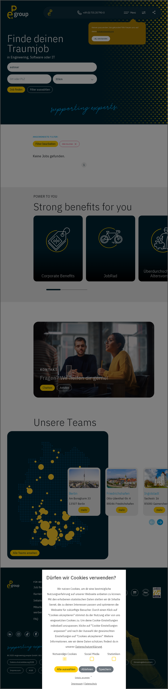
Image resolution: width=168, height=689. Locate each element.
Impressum (77, 683)
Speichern (105, 669)
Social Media (91, 654)
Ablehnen (87, 669)
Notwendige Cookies (64, 654)
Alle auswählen (66, 669)
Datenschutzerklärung (88, 646)
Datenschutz (90, 683)
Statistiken (113, 654)
